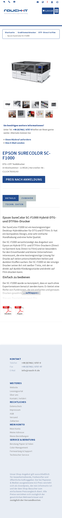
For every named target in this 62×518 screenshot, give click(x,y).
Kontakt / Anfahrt (18, 398)
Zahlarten (14, 420)
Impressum (15, 409)
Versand (14, 417)
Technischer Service (19, 454)
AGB (12, 413)
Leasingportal (16, 391)
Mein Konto (15, 428)
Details (10, 198)
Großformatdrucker (27, 32)
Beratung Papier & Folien (21, 443)
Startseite (10, 32)
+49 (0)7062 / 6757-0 (22, 129)
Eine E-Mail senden (14, 142)
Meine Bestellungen (19, 436)
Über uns (14, 394)
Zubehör (27, 198)
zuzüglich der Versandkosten (25, 500)
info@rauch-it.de (31, 370)
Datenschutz (16, 406)
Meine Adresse (17, 432)
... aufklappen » (31, 292)
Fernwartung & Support (21, 451)
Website (14, 387)
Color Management (19, 447)
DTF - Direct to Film (46, 32)
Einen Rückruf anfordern (18, 139)
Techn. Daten (14, 204)
